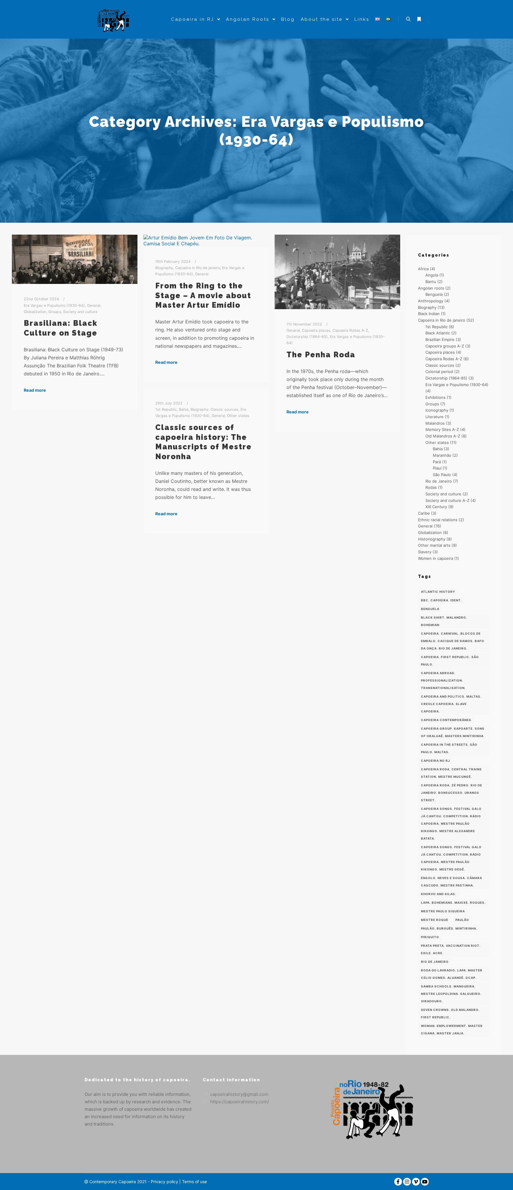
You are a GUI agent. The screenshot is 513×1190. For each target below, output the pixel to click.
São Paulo (442, 474)
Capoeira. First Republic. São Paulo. (450, 660)
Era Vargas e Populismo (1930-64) (54, 305)
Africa (423, 268)
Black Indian (429, 313)
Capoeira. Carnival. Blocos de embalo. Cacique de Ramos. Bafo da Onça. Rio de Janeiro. (452, 641)
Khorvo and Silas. (438, 894)
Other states (238, 415)
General (93, 305)
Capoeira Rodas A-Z (350, 330)
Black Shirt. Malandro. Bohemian (444, 621)
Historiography (431, 539)
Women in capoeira (435, 558)
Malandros (435, 423)
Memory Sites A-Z (442, 429)
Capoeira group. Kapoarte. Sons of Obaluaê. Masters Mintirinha (452, 732)
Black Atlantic (437, 333)
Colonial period (439, 371)
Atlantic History (438, 591)
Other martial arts (434, 545)
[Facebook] (398, 1182)
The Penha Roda (320, 354)
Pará (437, 461)
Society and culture (80, 311)
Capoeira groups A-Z (444, 346)
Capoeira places (316, 330)
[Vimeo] (416, 1182)
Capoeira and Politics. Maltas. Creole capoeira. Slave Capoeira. (451, 704)
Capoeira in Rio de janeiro (197, 268)
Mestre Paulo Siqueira (443, 911)
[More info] (419, 19)
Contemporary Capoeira (112, 1181)
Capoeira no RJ (435, 760)
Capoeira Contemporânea (446, 720)
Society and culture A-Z (447, 500)
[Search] (408, 19)
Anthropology (430, 300)
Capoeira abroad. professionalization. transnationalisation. (443, 680)
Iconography (436, 410)
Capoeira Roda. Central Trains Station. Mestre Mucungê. (451, 772)
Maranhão (442, 455)
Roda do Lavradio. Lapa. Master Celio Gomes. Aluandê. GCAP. (451, 973)
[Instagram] (407, 1182)
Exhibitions (435, 397)
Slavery (424, 551)
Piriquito (430, 937)
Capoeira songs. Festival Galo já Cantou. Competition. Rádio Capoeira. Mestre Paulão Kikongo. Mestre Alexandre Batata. (451, 823)
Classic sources (224, 409)
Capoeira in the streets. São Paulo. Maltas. (449, 748)
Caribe (424, 513)
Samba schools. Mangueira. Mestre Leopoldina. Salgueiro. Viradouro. (451, 993)
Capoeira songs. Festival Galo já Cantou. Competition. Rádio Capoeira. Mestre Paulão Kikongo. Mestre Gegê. (451, 858)
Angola (431, 275)
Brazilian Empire (440, 339)
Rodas (431, 487)
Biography (164, 268)
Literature (434, 416)
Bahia (184, 409)
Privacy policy (164, 1181)
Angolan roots (431, 288)
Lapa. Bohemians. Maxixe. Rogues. (453, 902)
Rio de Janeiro (438, 481)
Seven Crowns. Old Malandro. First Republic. (450, 1013)
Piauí (437, 468)
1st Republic (166, 409)
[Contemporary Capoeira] (114, 19)
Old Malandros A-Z (442, 436)
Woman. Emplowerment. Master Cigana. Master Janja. (452, 1029)
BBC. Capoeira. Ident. (441, 600)
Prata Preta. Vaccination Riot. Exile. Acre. (451, 949)
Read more (35, 390)
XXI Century (436, 506)
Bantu (430, 281)
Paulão (462, 920)
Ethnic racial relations (437, 519)
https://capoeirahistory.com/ (239, 1101)
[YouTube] (425, 1182)
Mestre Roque (434, 920)
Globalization (35, 311)
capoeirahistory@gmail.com (239, 1094)
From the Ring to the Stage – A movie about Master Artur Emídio (203, 295)
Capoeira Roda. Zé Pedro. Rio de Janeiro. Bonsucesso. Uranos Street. (451, 792)
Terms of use (194, 1181)
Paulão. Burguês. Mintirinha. (449, 928)
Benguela (434, 294)
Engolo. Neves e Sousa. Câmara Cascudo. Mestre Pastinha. (451, 881)
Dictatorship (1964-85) (307, 336)
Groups (54, 311)
